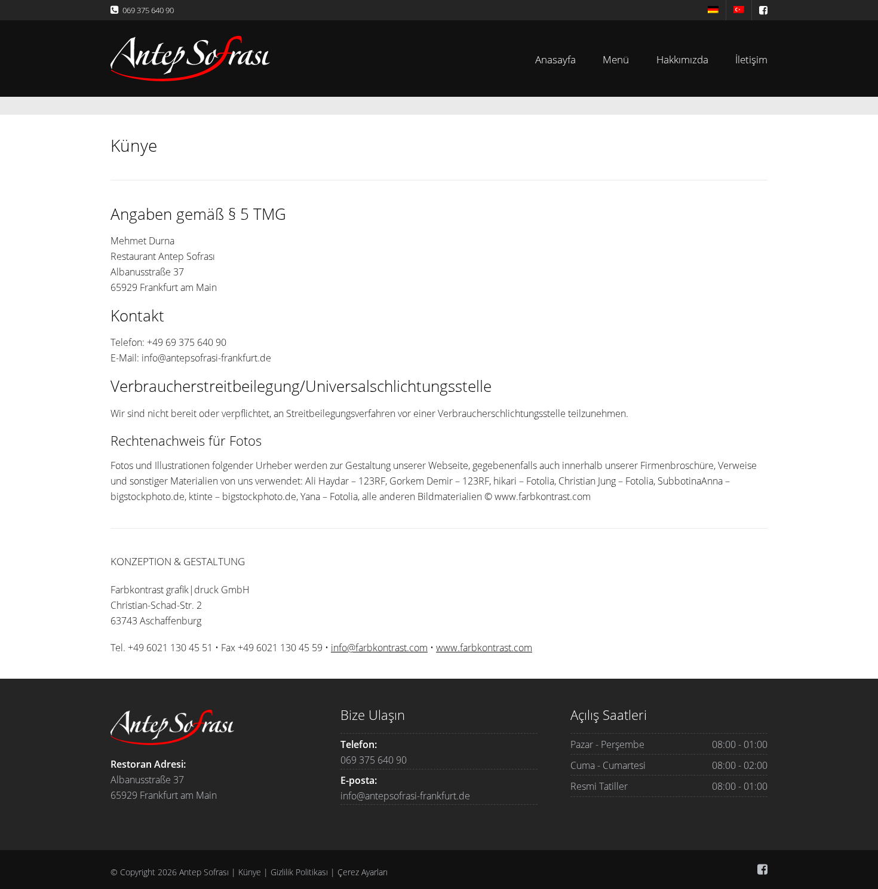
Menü (616, 59)
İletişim (751, 59)
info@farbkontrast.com (379, 647)
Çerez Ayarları (362, 872)
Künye (249, 872)
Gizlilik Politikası (299, 872)
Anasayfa (555, 59)
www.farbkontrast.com (484, 647)
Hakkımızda (682, 59)
